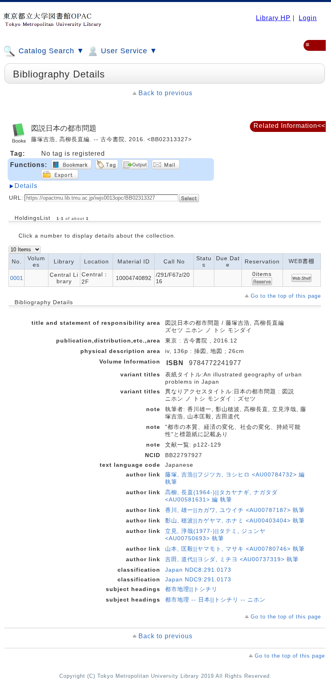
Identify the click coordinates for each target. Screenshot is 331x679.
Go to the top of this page (286, 296)
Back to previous (165, 93)
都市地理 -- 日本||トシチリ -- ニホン (215, 599)
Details (26, 185)
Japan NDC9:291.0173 (198, 579)
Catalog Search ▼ (50, 51)
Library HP (273, 18)
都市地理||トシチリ (191, 589)
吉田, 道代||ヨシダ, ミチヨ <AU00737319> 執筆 (232, 559)
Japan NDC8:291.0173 (198, 569)
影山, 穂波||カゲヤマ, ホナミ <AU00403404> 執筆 (235, 520)
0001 (16, 278)
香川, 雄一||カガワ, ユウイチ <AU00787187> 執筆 (235, 510)
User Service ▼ (127, 51)
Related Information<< (289, 125)
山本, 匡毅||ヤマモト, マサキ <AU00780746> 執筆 (235, 548)
